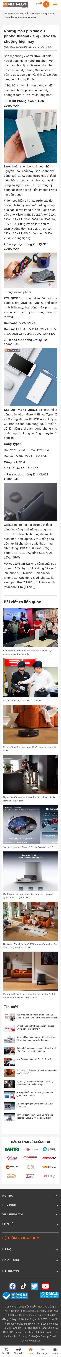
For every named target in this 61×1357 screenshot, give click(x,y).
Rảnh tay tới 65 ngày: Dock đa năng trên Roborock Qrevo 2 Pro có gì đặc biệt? (28, 896)
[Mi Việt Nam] (15, 4)
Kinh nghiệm (47, 47)
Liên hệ (7, 1224)
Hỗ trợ (7, 1195)
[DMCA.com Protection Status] (49, 1294)
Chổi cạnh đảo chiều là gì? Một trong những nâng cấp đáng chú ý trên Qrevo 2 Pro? (30, 946)
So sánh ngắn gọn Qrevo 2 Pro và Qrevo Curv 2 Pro (29, 847)
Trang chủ (10, 13)
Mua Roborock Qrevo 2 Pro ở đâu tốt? (22, 700)
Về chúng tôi (12, 1214)
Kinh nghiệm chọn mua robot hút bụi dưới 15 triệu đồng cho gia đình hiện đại (27, 652)
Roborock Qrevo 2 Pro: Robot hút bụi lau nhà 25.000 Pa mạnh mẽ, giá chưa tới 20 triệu (29, 996)
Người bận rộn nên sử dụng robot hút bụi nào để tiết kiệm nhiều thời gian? (29, 799)
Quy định (9, 1205)
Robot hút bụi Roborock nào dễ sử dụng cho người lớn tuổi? (30, 749)
